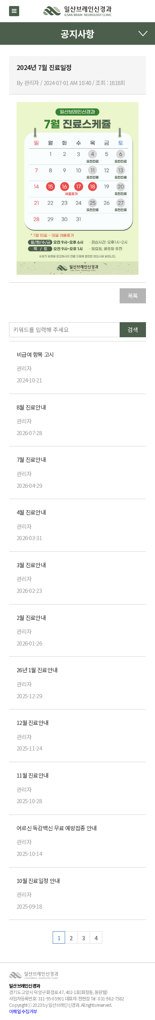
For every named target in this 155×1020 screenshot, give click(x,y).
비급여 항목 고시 (35, 354)
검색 (133, 329)
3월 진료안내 (31, 565)
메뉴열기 (14, 11)
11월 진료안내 (32, 775)
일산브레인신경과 (77, 11)
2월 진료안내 (31, 617)
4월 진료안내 (31, 512)
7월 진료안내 (31, 459)
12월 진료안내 (32, 722)
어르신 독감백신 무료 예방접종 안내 (56, 828)
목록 (133, 296)
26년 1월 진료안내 (37, 670)
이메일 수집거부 (23, 1011)
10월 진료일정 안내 (38, 881)
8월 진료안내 (31, 407)
